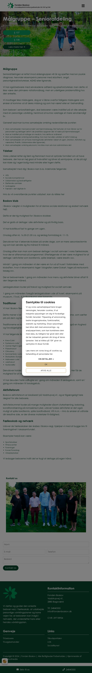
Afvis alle (46, 370)
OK (46, 364)
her (51, 354)
